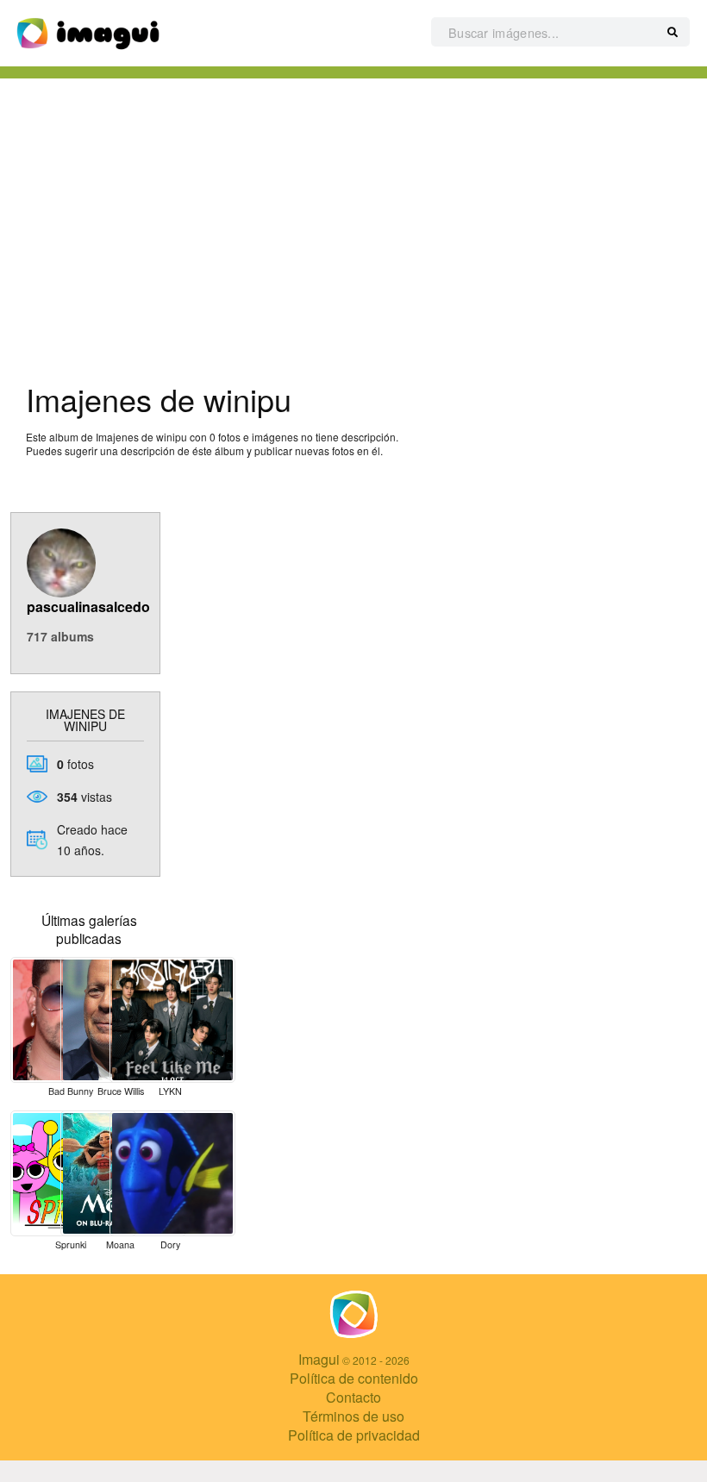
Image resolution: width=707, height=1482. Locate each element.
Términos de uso (353, 1416)
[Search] (672, 33)
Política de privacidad (354, 1435)
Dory (170, 1244)
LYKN (170, 1091)
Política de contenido (354, 1378)
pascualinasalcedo (88, 606)
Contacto (353, 1397)
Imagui (319, 1359)
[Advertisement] (353, 225)
